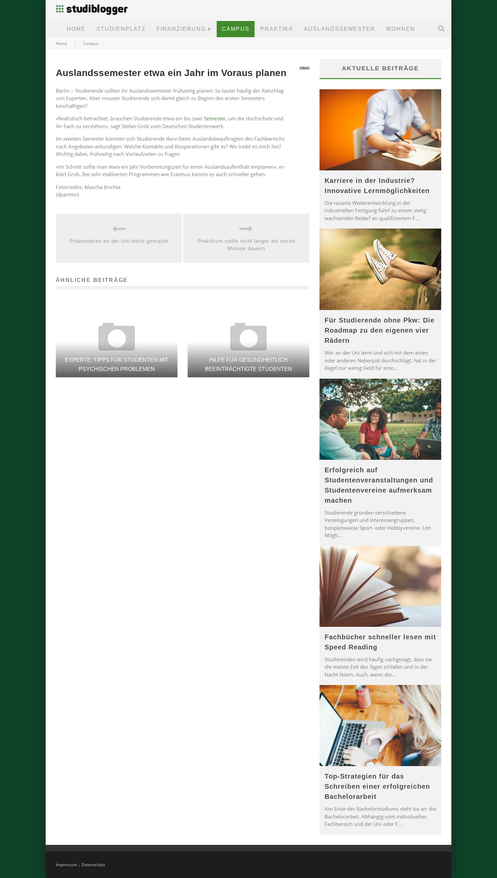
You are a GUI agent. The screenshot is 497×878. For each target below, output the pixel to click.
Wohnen (400, 29)
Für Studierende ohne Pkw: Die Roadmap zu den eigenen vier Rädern (379, 330)
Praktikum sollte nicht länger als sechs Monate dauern (246, 245)
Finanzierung (181, 29)
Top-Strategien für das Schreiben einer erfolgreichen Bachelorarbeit (377, 786)
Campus (236, 29)
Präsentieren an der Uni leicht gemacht (119, 241)
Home (76, 29)
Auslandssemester (339, 29)
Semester (215, 118)
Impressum (66, 865)
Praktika (276, 29)
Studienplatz (121, 29)
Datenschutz (93, 865)
